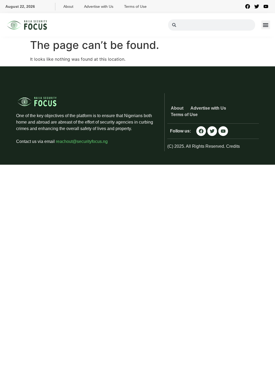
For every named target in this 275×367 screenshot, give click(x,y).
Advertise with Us (98, 6)
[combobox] (211, 25)
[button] (265, 24)
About (68, 6)
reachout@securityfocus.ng (82, 141)
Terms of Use (135, 6)
